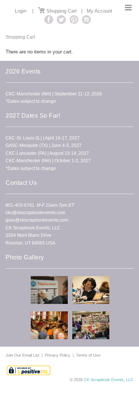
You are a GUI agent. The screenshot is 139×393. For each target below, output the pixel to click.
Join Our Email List (23, 355)
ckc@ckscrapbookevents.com (35, 212)
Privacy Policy (57, 355)
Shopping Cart (61, 11)
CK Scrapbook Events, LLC (108, 379)
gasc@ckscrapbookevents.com (37, 220)
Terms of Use (88, 355)
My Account (99, 11)
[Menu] (128, 8)
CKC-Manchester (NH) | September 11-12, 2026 (54, 93)
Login (20, 11)
